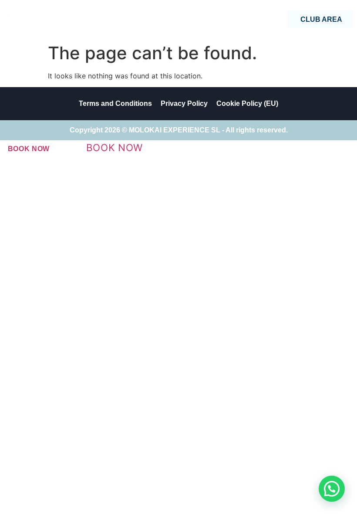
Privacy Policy (184, 103)
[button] (332, 489)
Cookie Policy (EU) (247, 103)
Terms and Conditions (115, 103)
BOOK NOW (29, 148)
